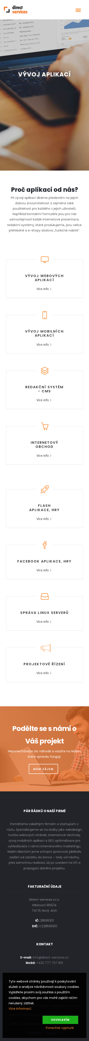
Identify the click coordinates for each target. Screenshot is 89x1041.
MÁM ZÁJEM (43, 769)
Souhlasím (60, 1020)
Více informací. (20, 1008)
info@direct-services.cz (50, 957)
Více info (43, 289)
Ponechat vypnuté (60, 1028)
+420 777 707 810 (49, 963)
